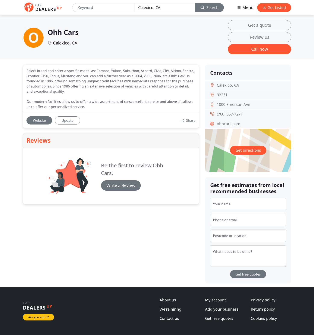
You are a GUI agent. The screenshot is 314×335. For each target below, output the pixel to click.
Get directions (248, 150)
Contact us (169, 318)
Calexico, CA (65, 43)
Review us (259, 37)
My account (215, 299)
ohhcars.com (228, 123)
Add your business (222, 309)
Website (39, 120)
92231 (222, 94)
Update (67, 120)
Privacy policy (263, 299)
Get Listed (276, 7)
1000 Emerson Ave (233, 104)
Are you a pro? (38, 317)
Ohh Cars (63, 32)
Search (212, 7)
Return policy (263, 309)
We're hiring (170, 309)
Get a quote (259, 25)
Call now (259, 49)
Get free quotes (248, 274)
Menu (247, 7)
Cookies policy (264, 318)
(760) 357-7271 (230, 114)
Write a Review (120, 185)
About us (168, 299)
